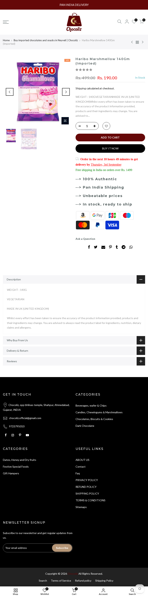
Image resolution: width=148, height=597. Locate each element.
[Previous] (9, 92)
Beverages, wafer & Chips (91, 405)
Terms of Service (61, 580)
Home (6, 40)
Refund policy (83, 580)
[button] (84, 69)
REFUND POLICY (86, 486)
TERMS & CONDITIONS (90, 500)
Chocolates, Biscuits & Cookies (94, 419)
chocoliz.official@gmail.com (25, 418)
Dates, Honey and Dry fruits (19, 459)
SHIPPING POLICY (87, 493)
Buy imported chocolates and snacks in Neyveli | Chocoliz (46, 40)
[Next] (66, 92)
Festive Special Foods (16, 466)
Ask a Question (85, 238)
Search (43, 580)
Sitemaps (81, 507)
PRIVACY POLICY (87, 480)
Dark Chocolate (85, 425)
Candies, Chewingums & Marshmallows (99, 412)
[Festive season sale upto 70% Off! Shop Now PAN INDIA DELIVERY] (74, 4)
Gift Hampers (11, 473)
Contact (81, 466)
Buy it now (110, 148)
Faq (78, 473)
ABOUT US (82, 459)
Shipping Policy (104, 580)
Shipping (81, 88)
